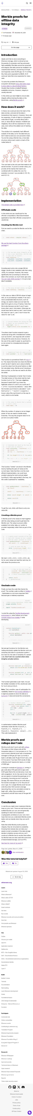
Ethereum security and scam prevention (12, 917)
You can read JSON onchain (11, 279)
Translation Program (7, 1029)
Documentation (5, 984)
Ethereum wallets (6, 901)
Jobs (16, 1100)
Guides (3, 936)
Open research (5, 1068)
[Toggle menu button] (30, 3)
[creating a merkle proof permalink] (0, 515)
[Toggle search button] (27, 3)
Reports (3, 1078)
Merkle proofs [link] (26, 10)
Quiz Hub (4, 920)
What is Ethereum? (6, 894)
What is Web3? (5, 904)
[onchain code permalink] (0, 585)
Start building (5, 988)
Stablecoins (4, 949)
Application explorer (7, 946)
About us (16, 1091)
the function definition (22, 691)
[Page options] (10, 42)
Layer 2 (3, 968)
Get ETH (3, 942)
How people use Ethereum (8, 923)
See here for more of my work (12, 843)
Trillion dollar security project (9, 1081)
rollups (26, 747)
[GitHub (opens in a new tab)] (9, 1087)
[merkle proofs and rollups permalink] (0, 741)
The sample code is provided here (13, 205)
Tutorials (15, 10)
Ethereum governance (7, 1075)
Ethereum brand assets (16, 1094)
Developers (5, 10)
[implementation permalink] (0, 200)
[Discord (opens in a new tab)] (23, 1087)
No (16, 863)
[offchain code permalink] (0, 210)
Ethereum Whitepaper (7, 1055)
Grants (3, 994)
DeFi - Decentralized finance (9, 955)
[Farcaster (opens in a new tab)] (14, 1087)
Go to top (18, 877)
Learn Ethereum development (9, 991)
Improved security (6, 1062)
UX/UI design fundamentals (8, 1000)
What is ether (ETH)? (7, 897)
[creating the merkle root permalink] (0, 225)
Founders (4, 1007)
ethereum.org (6, 882)
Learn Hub (4, 891)
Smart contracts (5, 907)
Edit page (15, 42)
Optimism (20, 767)
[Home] (2, 3)
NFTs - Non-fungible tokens (9, 952)
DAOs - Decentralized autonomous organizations (15, 959)
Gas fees (3, 910)
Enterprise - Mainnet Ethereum (10, 1004)
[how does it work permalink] (0, 107)
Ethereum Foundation (7, 1036)
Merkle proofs (18, 100)
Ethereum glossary (6, 926)
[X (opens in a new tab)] (18, 1087)
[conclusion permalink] (0, 802)
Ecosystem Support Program (10, 1042)
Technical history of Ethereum (9, 1065)
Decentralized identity (7, 962)
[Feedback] (30, 1113)
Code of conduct (16, 1097)
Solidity (28, 591)
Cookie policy (16, 1108)
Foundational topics (6, 997)
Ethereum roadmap (6, 1058)
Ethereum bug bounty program (9, 1033)
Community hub (5, 1017)
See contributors (18, 852)
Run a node (4, 913)
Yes (7, 863)
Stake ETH (4, 965)
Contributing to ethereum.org (9, 1026)
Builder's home (5, 978)
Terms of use (16, 1105)
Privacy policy (16, 1102)
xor (28, 359)
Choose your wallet (6, 939)
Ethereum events (6, 1023)
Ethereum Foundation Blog (9, 1039)
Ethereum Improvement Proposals (10, 1071)
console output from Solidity (11, 617)
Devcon (4, 1045)
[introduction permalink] (0, 55)
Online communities (6, 1020)
